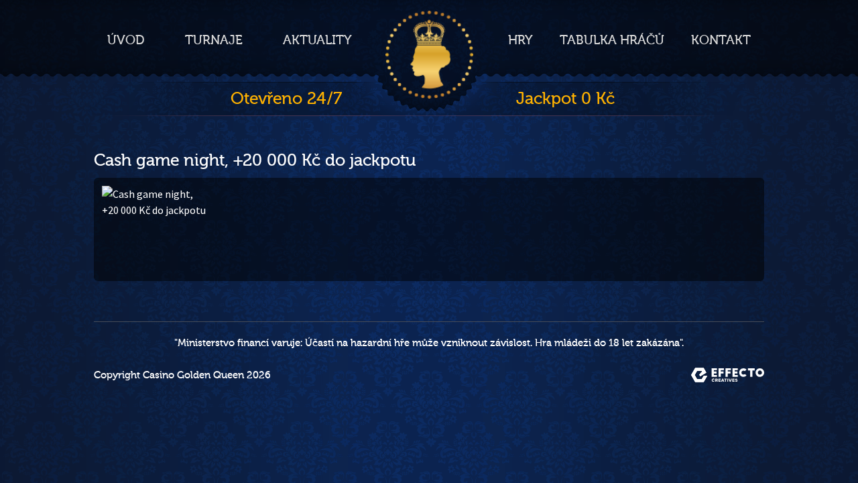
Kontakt (721, 40)
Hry (520, 40)
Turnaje (214, 40)
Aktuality (317, 40)
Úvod (126, 40)
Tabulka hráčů (612, 40)
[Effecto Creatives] (727, 375)
